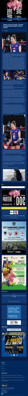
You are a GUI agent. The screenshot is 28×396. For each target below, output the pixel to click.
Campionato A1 (12, 217)
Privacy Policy (3, 368)
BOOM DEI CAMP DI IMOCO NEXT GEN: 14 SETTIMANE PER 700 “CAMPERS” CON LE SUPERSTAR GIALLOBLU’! (13, 377)
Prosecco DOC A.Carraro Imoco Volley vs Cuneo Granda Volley (14, 215)
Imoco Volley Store (3, 364)
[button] (2, 394)
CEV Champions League (11, 301)
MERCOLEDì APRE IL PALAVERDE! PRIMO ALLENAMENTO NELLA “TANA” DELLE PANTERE (11, 375)
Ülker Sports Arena (18, 301)
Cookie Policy (3, 370)
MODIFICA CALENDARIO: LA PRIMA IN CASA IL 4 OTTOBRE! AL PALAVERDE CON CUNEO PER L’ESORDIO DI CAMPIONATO (12, 380)
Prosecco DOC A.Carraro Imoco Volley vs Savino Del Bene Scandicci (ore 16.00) (14, 296)
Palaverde (17, 217)
